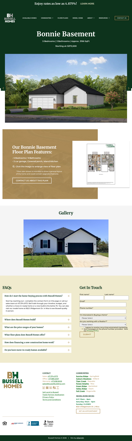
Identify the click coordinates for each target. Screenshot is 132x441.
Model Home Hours (85, 396)
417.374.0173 (53, 376)
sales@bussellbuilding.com (53, 384)
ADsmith (80, 438)
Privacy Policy (92, 331)
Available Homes (29, 18)
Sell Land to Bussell (50, 392)
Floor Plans (63, 18)
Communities (46, 18)
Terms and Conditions (51, 400)
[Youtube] (58, 387)
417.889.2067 (53, 379)
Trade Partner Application (53, 395)
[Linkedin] (51, 387)
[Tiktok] (54, 387)
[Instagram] (47, 387)
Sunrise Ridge (82, 376)
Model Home (78, 18)
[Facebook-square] (43, 387)
